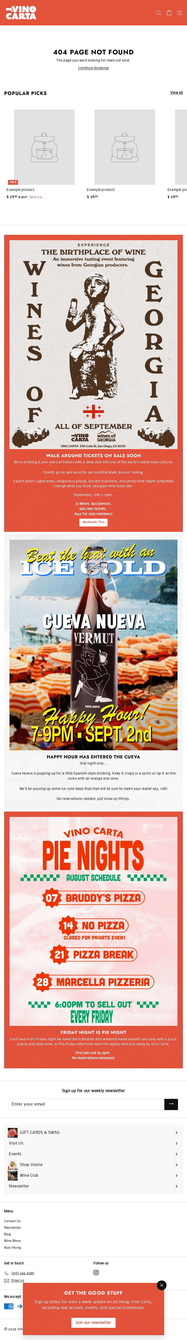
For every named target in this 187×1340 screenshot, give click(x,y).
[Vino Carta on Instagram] (96, 1272)
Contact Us (12, 1221)
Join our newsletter (93, 1323)
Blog (7, 1234)
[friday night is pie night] (93, 921)
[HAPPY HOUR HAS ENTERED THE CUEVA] (93, 645)
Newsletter (12, 1227)
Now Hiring (12, 1247)
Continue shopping (93, 68)
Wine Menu (12, 1241)
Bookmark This (93, 522)
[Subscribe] (171, 1104)
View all (176, 93)
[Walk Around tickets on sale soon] (93, 344)
